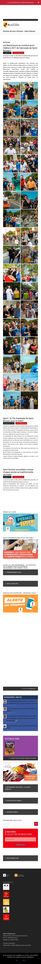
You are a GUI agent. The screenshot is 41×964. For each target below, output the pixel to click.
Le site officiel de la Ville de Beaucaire (20, 2)
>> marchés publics (11, 812)
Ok (17, 960)
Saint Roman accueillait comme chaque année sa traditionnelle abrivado (18, 472)
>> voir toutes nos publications (22, 758)
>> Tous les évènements (28, 688)
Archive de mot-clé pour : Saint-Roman (19, 31)
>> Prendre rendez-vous (13, 572)
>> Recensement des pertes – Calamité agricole (17, 788)
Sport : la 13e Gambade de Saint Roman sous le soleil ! (18, 419)
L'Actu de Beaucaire (18, 53)
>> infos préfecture (11, 858)
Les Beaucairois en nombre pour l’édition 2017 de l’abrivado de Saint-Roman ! (20, 48)
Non (24, 960)
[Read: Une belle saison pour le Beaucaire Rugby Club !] (4, 726)
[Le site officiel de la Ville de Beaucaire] (17, 24)
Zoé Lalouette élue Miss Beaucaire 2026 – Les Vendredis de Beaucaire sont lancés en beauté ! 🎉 (21, 718)
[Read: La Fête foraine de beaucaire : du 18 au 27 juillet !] (4, 709)
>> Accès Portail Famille (13, 800)
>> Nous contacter (11, 583)
